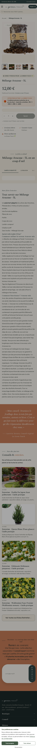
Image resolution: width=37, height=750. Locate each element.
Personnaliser (18, 747)
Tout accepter (10, 743)
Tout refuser (27, 743)
